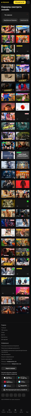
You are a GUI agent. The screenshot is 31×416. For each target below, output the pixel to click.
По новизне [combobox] (8, 15)
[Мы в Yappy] (23, 395)
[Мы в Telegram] (3, 395)
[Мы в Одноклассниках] (11, 395)
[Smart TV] (22, 385)
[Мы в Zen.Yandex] (15, 395)
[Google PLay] (22, 377)
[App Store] (8, 377)
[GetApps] (22, 381)
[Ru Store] (8, 385)
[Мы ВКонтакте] (7, 395)
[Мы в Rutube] (19, 395)
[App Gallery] (8, 381)
